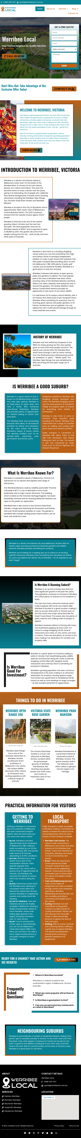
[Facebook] (25, 1133)
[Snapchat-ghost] (47, 1133)
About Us (51, 9)
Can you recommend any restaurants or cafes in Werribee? (53, 1006)
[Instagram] (34, 1133)
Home (40, 9)
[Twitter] (29, 1133)
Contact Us (73, 13)
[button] (53, 975)
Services (62, 9)
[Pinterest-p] (38, 1133)
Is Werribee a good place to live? (51, 1000)
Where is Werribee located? (49, 975)
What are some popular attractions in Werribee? (53, 994)
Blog (74, 9)
